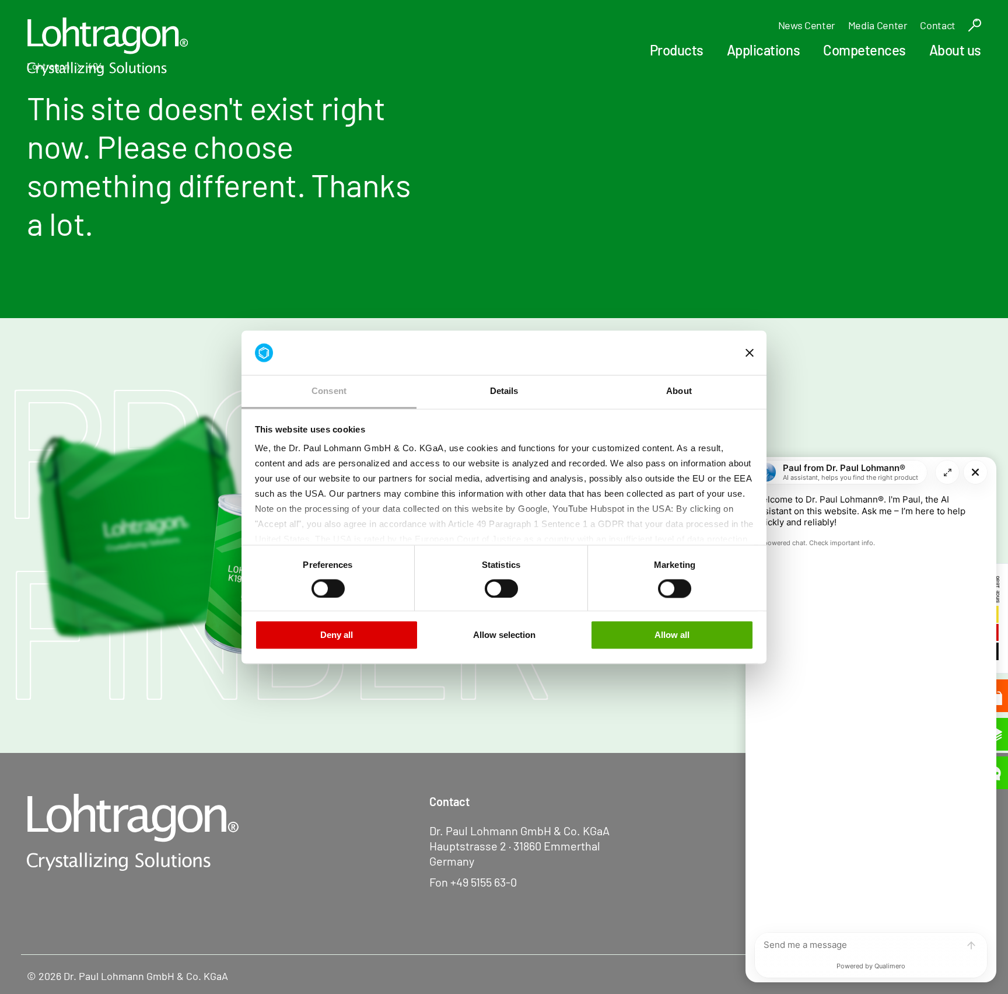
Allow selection (504, 635)
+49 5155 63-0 (483, 882)
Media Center (878, 25)
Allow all (672, 635)
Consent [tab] (329, 391)
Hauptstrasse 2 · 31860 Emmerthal (514, 846)
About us (955, 49)
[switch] (328, 588)
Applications (763, 49)
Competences (864, 49)
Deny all (336, 635)
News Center (806, 25)
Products (677, 49)
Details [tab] (504, 391)
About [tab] (679, 391)
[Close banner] (750, 352)
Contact (937, 25)
